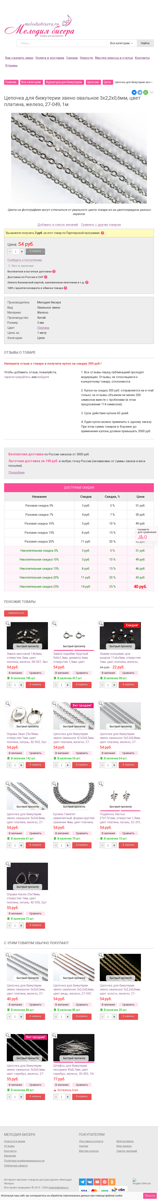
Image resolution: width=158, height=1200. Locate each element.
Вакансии (10, 1155)
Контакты (142, 58)
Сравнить (147, 534)
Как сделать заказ (19, 58)
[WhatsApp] (145, 92)
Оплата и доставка (49, 58)
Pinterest (104, 1182)
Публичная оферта (16, 1165)
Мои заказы (124, 1146)
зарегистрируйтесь (17, 377)
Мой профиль (125, 1141)
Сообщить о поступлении (24, 260)
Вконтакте (89, 1182)
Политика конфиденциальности (24, 1160)
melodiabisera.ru (59, 1187)
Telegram (82, 1182)
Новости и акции (14, 1141)
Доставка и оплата (91, 1141)
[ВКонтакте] (134, 92)
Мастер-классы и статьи (114, 58)
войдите (43, 377)
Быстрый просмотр (28, 646)
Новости (86, 58)
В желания (15, 672)
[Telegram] (139, 92)
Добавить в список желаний (57, 225)
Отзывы (11, 65)
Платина (43, 328)
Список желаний (126, 1150)
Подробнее (16, 472)
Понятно (150, 1195)
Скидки (72, 58)
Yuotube (97, 1182)
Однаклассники (112, 1182)
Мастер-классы (89, 1150)
